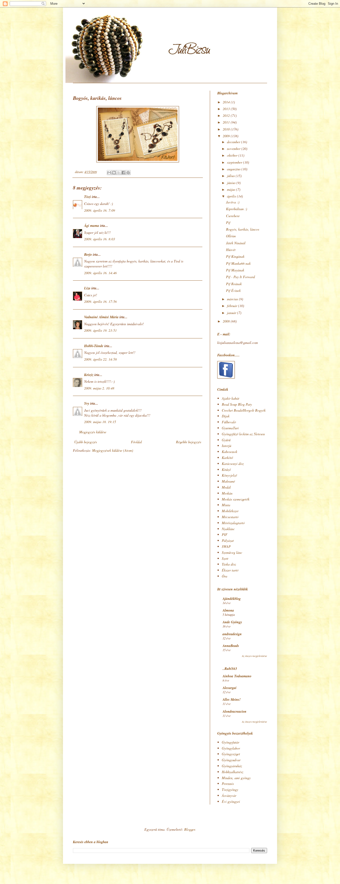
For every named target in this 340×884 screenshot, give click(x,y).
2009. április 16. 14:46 (100, 272)
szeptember (235, 162)
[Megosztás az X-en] (118, 172)
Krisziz (88, 374)
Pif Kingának (235, 256)
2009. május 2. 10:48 (99, 388)
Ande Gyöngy (232, 622)
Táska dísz (229, 564)
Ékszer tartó (230, 570)
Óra (224, 576)
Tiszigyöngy (230, 789)
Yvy (86, 403)
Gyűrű (226, 440)
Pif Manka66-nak (238, 263)
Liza (87, 288)
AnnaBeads (231, 645)
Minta (226, 505)
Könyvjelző (229, 475)
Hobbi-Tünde (93, 345)
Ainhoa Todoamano (237, 676)
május (231, 189)
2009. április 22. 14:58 (100, 359)
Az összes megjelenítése (254, 656)
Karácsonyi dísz (233, 463)
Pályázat (228, 540)
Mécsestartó (230, 516)
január (232, 312)
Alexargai (229, 687)
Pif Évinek (233, 290)
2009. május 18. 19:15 (100, 421)
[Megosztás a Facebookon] (123, 172)
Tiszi (87, 196)
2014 (227, 102)
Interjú (226, 445)
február (232, 305)
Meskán (227, 493)
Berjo (88, 254)
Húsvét (230, 249)
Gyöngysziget (231, 754)
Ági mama (91, 225)
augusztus (234, 169)
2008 (227, 321)
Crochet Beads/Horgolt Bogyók (244, 410)
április (232, 196)
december (234, 141)
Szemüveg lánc (232, 552)
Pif (228, 222)
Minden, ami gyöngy (236, 777)
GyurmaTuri (230, 428)
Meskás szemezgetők (235, 499)
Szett (225, 558)
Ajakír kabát (230, 398)
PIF (224, 534)
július (231, 175)
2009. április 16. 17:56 (100, 301)
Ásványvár (229, 795)
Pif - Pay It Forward (240, 276)
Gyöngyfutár (230, 742)
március (233, 299)
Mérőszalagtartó (233, 522)
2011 (227, 122)
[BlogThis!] (114, 172)
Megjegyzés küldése (92, 432)
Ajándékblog (232, 598)
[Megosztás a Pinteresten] (128, 172)
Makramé (228, 481)
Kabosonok (229, 451)
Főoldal (136, 442)
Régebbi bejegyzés (188, 442)
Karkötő (227, 457)
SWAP (226, 546)
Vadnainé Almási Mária (101, 317)
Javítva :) (232, 202)
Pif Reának (234, 283)
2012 (227, 115)
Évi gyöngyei (231, 801)
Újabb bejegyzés (85, 442)
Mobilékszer (230, 510)
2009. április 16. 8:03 (99, 239)
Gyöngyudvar (231, 760)
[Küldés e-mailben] (109, 172)
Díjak (225, 416)
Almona (228, 610)
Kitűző (226, 469)
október (232, 155)
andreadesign (232, 633)
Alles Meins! (231, 699)
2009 (227, 135)
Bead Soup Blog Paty (237, 404)
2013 (227, 108)
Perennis (228, 783)
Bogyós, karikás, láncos (242, 229)
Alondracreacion (234, 711)
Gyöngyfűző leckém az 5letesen (243, 434)
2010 (227, 129)
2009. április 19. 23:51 (100, 330)
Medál (226, 487)
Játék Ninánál (235, 243)
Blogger (189, 829)
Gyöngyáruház (232, 765)
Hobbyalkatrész (232, 771)
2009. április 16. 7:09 (99, 210)
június (231, 182)
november (234, 148)
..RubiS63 (230, 668)
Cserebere (233, 215)
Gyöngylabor (231, 748)
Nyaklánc (228, 528)
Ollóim (231, 236)
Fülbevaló (229, 422)
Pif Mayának (235, 270)
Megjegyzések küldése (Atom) (112, 450)
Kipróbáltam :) (236, 208)
